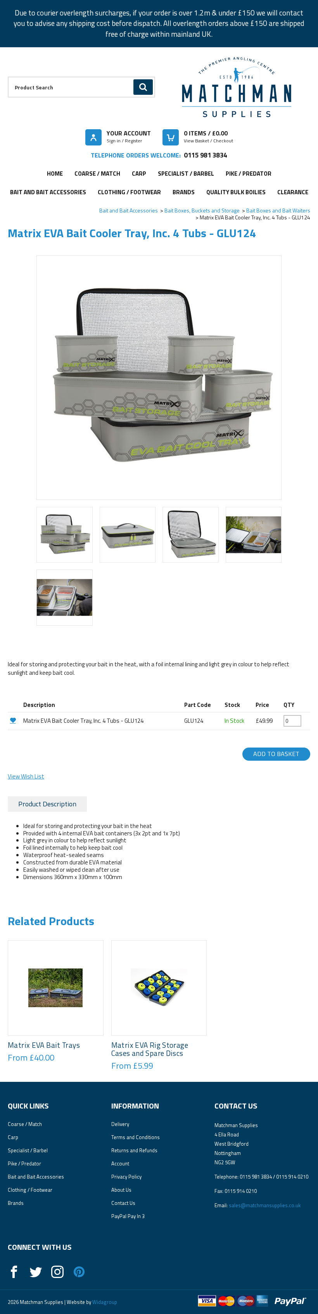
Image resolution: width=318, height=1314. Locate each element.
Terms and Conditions (135, 1137)
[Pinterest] (79, 1272)
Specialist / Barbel (186, 173)
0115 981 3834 (205, 155)
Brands (184, 192)
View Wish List (26, 776)
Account (120, 1163)
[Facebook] (14, 1272)
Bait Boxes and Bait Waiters (278, 210)
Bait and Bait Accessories (48, 192)
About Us (121, 1190)
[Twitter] (35, 1272)
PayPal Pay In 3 (128, 1216)
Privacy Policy (126, 1177)
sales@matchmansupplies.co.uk (265, 1205)
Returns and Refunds (134, 1150)
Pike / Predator (248, 173)
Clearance (292, 192)
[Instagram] (57, 1272)
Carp (139, 173)
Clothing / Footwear (129, 192)
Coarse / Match (97, 173)
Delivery (120, 1124)
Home (55, 173)
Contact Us (123, 1203)
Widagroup (104, 1302)
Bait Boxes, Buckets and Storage (202, 210)
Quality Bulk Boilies (236, 192)
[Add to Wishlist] (14, 720)
